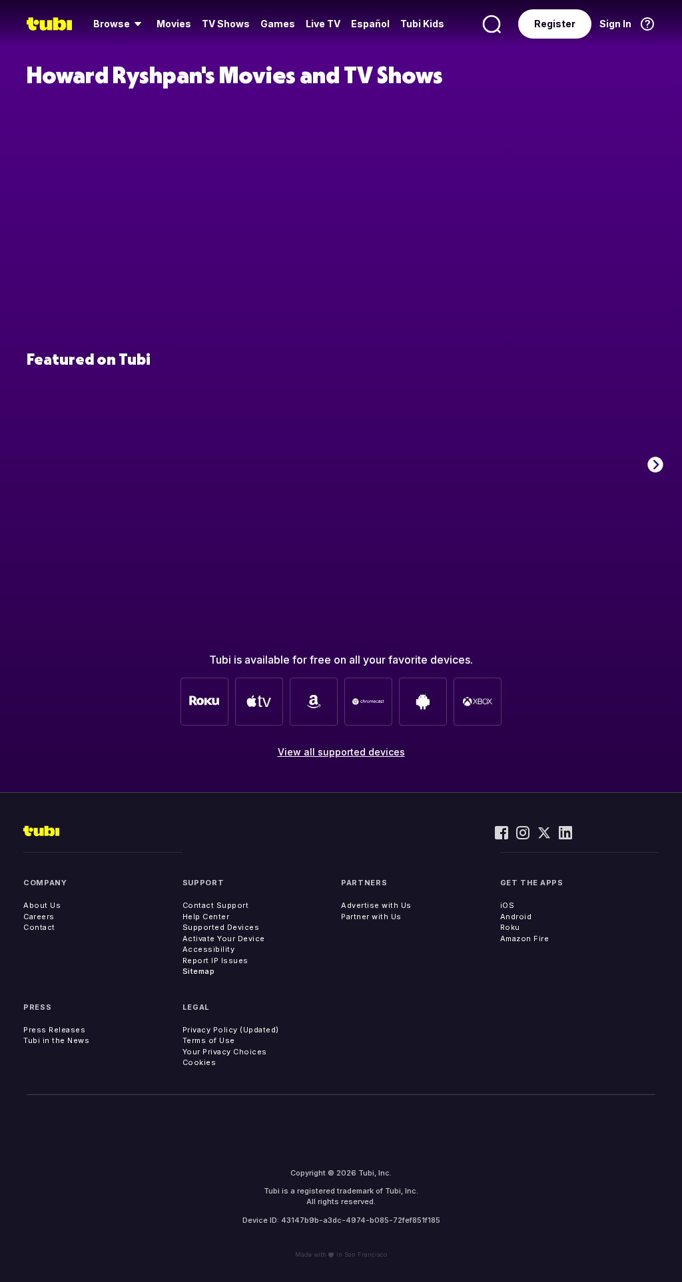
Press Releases (54, 1029)
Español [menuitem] (370, 23)
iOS (507, 905)
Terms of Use (208, 1040)
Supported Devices (221, 927)
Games (277, 23)
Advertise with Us (376, 905)
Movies (174, 23)
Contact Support (215, 905)
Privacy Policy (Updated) (230, 1029)
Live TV (323, 23)
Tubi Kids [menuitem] (422, 23)
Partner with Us (371, 916)
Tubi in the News (56, 1040)
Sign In (615, 23)
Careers (39, 916)
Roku (510, 927)
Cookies (199, 1062)
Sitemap (198, 971)
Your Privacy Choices (224, 1051)
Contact (39, 927)
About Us (42, 905)
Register (554, 23)
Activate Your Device (223, 938)
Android (516, 916)
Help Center (206, 916)
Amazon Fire (524, 938)
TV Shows (226, 23)
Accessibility (208, 949)
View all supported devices (341, 751)
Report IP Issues (215, 960)
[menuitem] (119, 24)
